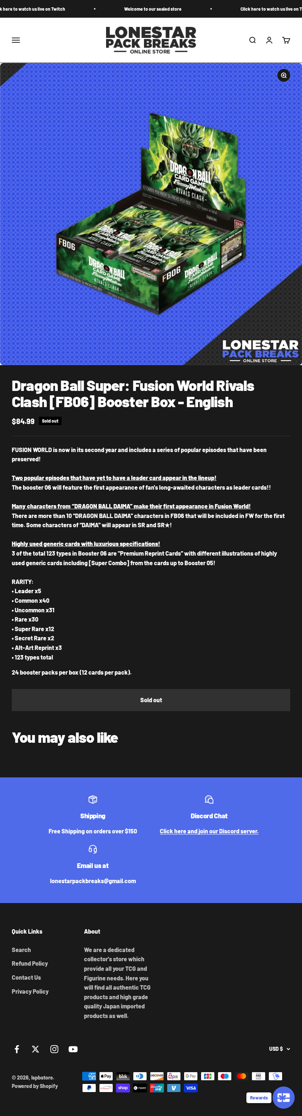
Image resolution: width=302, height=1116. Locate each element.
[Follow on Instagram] (54, 1049)
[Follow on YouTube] (73, 1049)
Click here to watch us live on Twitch (251, 8)
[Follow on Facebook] (17, 1049)
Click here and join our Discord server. (209, 831)
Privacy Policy (30, 991)
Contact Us (26, 977)
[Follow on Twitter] (36, 1049)
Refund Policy (30, 963)
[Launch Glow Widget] (284, 1098)
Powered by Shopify (35, 1086)
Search (21, 949)
